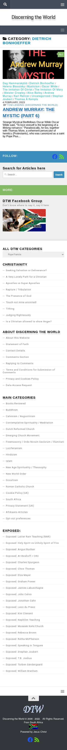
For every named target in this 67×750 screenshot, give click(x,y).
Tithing (10, 308)
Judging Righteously (18, 315)
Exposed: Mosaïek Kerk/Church (25, 626)
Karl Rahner (21, 96)
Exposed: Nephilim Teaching (23, 619)
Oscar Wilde (50, 86)
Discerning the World (34, 17)
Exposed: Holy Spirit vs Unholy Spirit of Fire (32, 543)
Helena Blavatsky (14, 86)
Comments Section (17, 357)
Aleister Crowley (14, 92)
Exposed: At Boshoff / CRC (22, 556)
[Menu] (62, 4)
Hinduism (11, 454)
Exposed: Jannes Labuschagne (24, 588)
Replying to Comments (19, 363)
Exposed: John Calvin (19, 594)
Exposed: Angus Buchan (20, 549)
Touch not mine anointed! (21, 302)
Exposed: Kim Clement (19, 613)
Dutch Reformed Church (20, 429)
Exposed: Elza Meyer (18, 575)
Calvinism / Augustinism (20, 416)
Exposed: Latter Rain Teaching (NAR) (28, 536)
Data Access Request (19, 385)
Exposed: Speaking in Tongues (24, 645)
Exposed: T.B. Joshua (19, 658)
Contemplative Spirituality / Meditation (29, 422)
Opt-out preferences (18, 518)
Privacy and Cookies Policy (22, 378)
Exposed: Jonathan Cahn (21, 600)
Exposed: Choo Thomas (20, 568)
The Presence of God (18, 296)
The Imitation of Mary (48, 89)
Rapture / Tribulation (18, 289)
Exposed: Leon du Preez (20, 607)
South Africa (13, 499)
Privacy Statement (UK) (20, 505)
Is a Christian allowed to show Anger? (29, 321)
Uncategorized (41, 96)
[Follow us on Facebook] (55, 156)
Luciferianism (14, 448)
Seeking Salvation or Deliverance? (26, 270)
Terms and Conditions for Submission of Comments (29, 371)
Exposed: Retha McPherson (22, 639)
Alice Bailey (34, 92)
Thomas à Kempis (26, 99)
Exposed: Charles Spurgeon (22, 562)
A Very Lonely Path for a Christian (26, 276)
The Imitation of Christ (17, 89)
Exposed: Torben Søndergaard (24, 664)
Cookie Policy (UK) (17, 493)
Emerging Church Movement (22, 435)
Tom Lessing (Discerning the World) (32, 104)
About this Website (17, 337)
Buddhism (12, 410)
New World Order (16, 473)
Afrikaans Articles (17, 512)
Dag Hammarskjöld (15, 83)
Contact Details (15, 350)
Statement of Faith (17, 344)
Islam (9, 461)
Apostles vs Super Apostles (23, 283)
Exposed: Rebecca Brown (21, 632)
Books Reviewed (16, 403)
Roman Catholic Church (20, 486)
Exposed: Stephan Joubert (22, 651)
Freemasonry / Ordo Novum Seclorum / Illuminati (35, 441)
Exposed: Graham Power (20, 581)
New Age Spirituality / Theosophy (26, 467)
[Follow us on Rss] (61, 156)
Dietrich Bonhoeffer (41, 83)
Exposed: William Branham (22, 671)
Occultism (12, 480)
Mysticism (33, 86)
